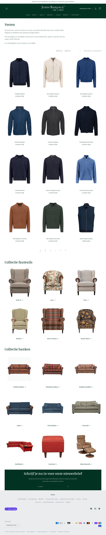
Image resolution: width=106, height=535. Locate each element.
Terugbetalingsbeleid (42, 531)
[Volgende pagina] (66, 250)
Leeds (19, 425)
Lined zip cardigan (20, 142)
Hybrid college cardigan (86, 238)
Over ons (38, 502)
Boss (85, 300)
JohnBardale (12, 531)
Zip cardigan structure (53, 93)
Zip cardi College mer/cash (53, 190)
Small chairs (85, 339)
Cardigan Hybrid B (20, 93)
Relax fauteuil (85, 464)
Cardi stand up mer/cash (86, 190)
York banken (51, 425)
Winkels (68, 502)
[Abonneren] (68, 486)
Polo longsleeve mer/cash (20, 238)
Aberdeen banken (52, 387)
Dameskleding (22, 499)
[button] (7, 8)
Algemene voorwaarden (67, 499)
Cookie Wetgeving (48, 502)
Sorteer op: (59, 51)
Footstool (52, 464)
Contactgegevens (31, 531)
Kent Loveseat (52, 339)
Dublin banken (18, 387)
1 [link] (40, 250)
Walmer (18, 339)
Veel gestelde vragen (51, 499)
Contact (78, 499)
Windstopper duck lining (86, 142)
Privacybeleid (52, 531)
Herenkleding (32, 499)
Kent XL (18, 300)
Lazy (52, 300)
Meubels (41, 499)
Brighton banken (85, 387)
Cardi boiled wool (19, 190)
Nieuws (85, 499)
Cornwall (85, 425)
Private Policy (59, 502)
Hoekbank (18, 464)
